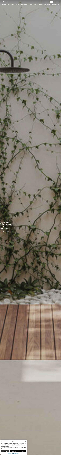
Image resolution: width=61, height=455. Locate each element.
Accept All (5, 451)
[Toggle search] (58, 4)
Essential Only (14, 451)
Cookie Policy (9, 453)
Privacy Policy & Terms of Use (15, 453)
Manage (22, 451)
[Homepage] (5, 2)
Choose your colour (4, 233)
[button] (25, 441)
